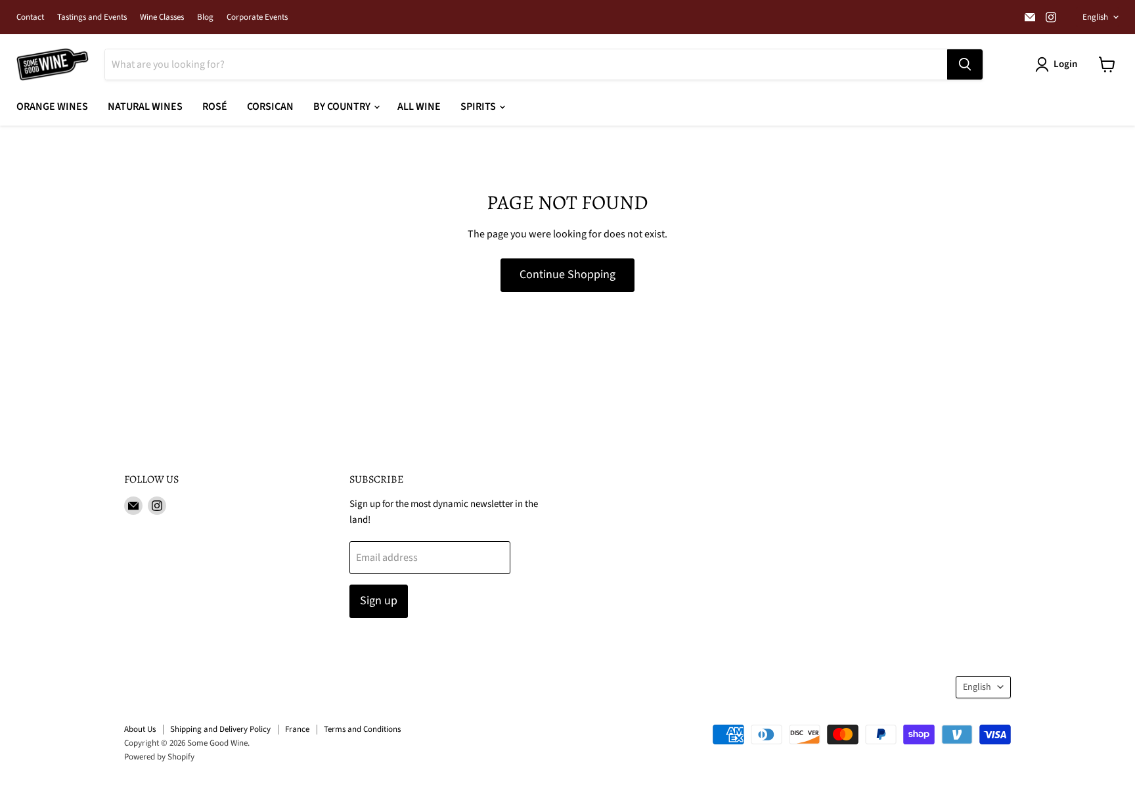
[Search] (965, 64)
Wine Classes (162, 17)
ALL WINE (419, 106)
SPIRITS (479, 106)
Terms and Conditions (362, 729)
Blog (205, 17)
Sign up (378, 600)
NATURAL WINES (145, 106)
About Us (140, 729)
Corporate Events (257, 17)
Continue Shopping (567, 274)
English (1095, 17)
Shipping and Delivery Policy (220, 729)
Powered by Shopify (159, 757)
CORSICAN (270, 106)
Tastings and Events (92, 17)
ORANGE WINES (52, 106)
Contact (30, 17)
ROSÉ (214, 106)
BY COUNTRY (342, 106)
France (297, 729)
